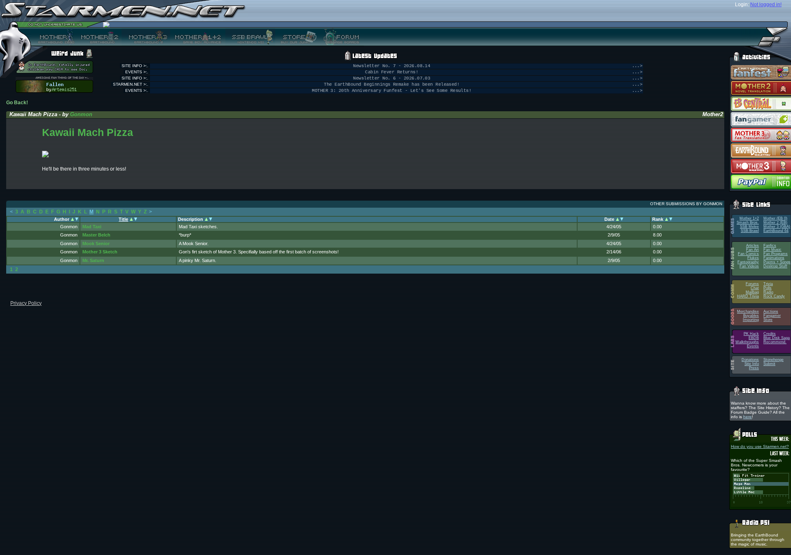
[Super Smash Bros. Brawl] (250, 36)
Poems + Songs (777, 262)
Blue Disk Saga (776, 338)
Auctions (770, 311)
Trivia (768, 284)
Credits (769, 334)
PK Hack (751, 334)
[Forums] (340, 36)
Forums (752, 284)
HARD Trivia (748, 296)
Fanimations (773, 258)
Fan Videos (749, 266)
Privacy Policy (26, 303)
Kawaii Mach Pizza (87, 132)
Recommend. (774, 342)
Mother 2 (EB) (775, 222)
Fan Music (772, 250)
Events (753, 346)
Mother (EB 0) (775, 218)
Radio (768, 292)
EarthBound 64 (776, 231)
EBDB (754, 338)
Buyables (751, 316)
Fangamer (772, 316)
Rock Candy (774, 296)
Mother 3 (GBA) (776, 227)
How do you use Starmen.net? (760, 446)
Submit (769, 364)
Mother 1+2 (749, 218)
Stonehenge (773, 360)
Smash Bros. (748, 222)
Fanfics (769, 246)
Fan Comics (748, 254)
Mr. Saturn (93, 260)
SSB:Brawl (750, 231)
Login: (742, 4)
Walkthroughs (747, 342)
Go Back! (17, 102)
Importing (751, 320)
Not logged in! (766, 4)
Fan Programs (775, 254)
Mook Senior (96, 243)
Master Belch (96, 234)
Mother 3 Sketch (99, 251)
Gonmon (81, 114)
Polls (767, 288)
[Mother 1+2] (197, 36)
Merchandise (748, 311)
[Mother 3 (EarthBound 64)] (146, 36)
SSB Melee (749, 227)
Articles (752, 246)
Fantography (748, 262)
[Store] (296, 36)
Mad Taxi (91, 226)
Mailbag (752, 292)
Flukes (753, 258)
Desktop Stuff (775, 266)
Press (754, 368)
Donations (750, 360)
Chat (755, 288)
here (747, 416)
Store (767, 320)
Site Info (751, 364)
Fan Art (752, 250)
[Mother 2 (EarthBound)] (99, 36)
